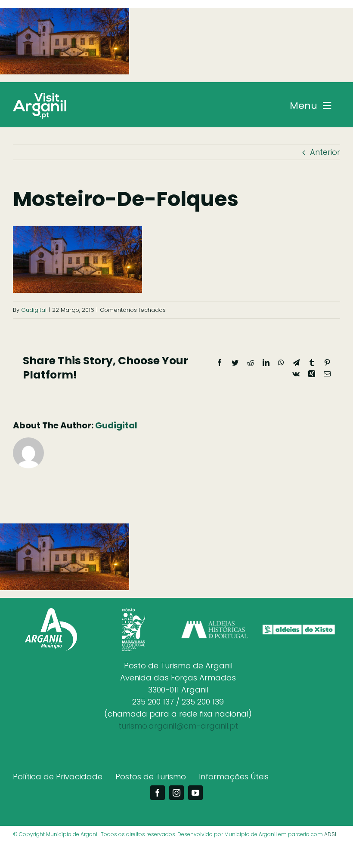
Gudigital (33, 310)
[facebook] (157, 792)
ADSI (330, 834)
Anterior (325, 152)
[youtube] (195, 792)
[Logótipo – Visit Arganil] (39, 96)
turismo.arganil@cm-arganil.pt (178, 725)
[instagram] (176, 792)
